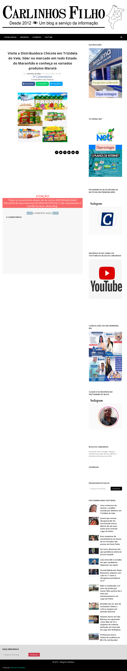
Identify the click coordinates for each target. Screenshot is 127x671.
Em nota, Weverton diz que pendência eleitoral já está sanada (110, 552)
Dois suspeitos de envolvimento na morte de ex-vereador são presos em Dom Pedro (110, 540)
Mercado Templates (18, 668)
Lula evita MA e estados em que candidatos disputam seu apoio (111, 562)
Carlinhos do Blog (34, 73)
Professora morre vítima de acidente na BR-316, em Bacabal (110, 637)
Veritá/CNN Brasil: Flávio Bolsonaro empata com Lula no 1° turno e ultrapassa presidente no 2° (111, 575)
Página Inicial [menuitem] (10, 37)
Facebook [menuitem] (37, 37)
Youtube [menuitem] (48, 37)
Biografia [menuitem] (24, 37)
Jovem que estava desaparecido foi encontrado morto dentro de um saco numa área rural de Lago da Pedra (108, 524)
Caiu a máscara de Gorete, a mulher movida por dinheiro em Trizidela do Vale (110, 509)
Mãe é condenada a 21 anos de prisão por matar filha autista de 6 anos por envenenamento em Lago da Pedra (111, 592)
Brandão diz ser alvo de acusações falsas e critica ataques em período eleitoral (110, 608)
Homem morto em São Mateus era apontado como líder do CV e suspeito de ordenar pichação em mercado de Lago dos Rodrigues (110, 623)
